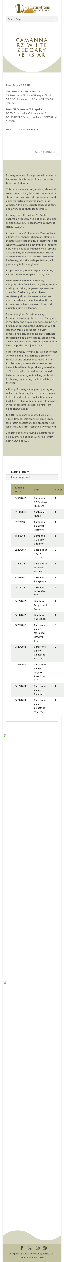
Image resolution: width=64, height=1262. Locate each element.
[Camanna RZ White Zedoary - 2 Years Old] (32, 736)
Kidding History (20, 471)
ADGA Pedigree (45, 152)
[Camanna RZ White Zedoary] (29, 983)
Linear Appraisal (20, 477)
